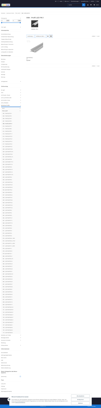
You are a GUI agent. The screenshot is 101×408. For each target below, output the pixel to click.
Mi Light (3, 90)
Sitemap (3, 386)
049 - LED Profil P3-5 (7, 177)
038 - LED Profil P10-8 (7, 149)
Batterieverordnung (5, 365)
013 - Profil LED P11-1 (7, 133)
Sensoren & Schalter (5, 340)
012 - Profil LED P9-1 (7, 131)
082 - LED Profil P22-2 (7, 261)
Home (61, 1)
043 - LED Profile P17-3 (8, 161)
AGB (2, 360)
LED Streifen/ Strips (5, 100)
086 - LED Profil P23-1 (7, 271)
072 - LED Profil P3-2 (7, 233)
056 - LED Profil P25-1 (7, 192)
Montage (3, 74)
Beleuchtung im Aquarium (7, 49)
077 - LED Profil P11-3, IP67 (9, 246)
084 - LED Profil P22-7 (7, 266)
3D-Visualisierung (5, 67)
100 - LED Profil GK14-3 (8, 307)
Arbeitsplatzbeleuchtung (7, 41)
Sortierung (29, 36)
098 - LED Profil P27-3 (7, 302)
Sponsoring (10, 376)
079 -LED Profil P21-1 (7, 253)
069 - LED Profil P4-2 (7, 225)
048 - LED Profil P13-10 (8, 174)
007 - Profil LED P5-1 (7, 121)
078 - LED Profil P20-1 (7, 251)
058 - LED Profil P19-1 (7, 197)
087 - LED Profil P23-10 (8, 274)
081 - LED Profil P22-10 (8, 258)
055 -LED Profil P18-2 (7, 190)
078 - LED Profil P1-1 (7, 248)
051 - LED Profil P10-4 (7, 182)
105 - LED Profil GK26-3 (8, 320)
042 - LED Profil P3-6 (7, 159)
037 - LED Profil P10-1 (7, 146)
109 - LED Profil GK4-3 (8, 330)
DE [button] (55, 1)
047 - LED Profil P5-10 (7, 172)
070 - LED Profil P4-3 (7, 228)
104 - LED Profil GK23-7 (8, 317)
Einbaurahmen (4, 345)
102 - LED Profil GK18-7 (8, 312)
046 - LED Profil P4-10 (7, 169)
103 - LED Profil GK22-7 (8, 314)
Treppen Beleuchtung (6, 39)
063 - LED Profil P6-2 (7, 210)
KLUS (3, 108)
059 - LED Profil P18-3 (7, 200)
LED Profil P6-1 (29, 57)
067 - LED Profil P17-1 (7, 220)
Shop (97, 1)
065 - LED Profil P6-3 (7, 215)
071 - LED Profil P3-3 (7, 230)
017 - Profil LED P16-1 (7, 144)
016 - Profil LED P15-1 (7, 141)
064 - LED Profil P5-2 (7, 212)
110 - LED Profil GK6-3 (8, 332)
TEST (2, 92)
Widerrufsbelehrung (6, 368)
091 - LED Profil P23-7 (7, 284)
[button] (87, 4)
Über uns (67, 1)
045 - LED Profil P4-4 (7, 167)
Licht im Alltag (4, 47)
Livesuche (3, 383)
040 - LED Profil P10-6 (7, 154)
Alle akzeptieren (80, 396)
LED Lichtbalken (4, 102)
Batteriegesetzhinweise (6, 391)
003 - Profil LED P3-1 (7, 116)
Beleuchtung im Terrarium (7, 44)
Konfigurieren (80, 399)
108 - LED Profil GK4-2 (8, 327)
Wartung (3, 77)
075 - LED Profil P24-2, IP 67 (9, 241)
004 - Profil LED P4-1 (7, 118)
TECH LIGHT (5, 111)
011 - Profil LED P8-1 (7, 128)
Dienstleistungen (75, 1)
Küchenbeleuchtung (5, 34)
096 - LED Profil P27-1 (7, 297)
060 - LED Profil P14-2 (7, 202)
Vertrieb (3, 72)
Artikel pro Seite (40, 36)
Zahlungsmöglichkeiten (6, 355)
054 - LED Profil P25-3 (7, 187)
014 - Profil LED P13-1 (7, 136)
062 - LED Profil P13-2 (7, 207)
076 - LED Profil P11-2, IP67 (9, 243)
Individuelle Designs (5, 69)
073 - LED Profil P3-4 (7, 235)
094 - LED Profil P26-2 (7, 291)
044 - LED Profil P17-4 (7, 164)
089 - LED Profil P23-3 (7, 279)
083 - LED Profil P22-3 (7, 263)
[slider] (1, 22)
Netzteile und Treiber (6, 335)
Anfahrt (92, 1)
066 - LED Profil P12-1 (7, 218)
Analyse (3, 61)
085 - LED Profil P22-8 (7, 269)
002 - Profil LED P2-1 (7, 113)
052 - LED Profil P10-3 (7, 184)
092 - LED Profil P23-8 (7, 286)
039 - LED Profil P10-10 (8, 151)
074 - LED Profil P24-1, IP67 (9, 238)
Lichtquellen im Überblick (7, 52)
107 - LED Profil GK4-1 (8, 325)
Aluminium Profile (5, 105)
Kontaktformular (85, 1)
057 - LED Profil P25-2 (7, 195)
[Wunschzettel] (91, 4)
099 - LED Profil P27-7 (7, 304)
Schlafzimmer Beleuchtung (7, 36)
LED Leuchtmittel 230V (6, 97)
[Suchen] (83, 4)
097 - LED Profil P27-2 (7, 299)
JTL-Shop (94, 406)
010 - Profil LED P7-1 (7, 126)
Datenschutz (4, 362)
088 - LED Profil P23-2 (7, 276)
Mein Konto (3, 357)
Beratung (3, 59)
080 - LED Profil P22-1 (7, 256)
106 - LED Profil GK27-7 (8, 322)
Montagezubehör (5, 337)
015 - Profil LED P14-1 (7, 139)
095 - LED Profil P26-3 (7, 294)
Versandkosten (4, 352)
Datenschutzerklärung (20, 402)
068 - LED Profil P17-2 (7, 223)
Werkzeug (3, 342)
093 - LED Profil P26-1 (7, 289)
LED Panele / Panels (5, 95)
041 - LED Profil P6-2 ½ (8, 156)
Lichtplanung (4, 64)
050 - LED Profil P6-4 (7, 179)
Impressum (3, 388)
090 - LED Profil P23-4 (7, 281)
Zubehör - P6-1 (34, 29)
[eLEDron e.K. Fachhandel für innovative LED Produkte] (6, 5)
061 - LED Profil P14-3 (7, 205)
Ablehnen (80, 403)
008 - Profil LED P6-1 (7, 123)
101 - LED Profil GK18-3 (8, 309)
